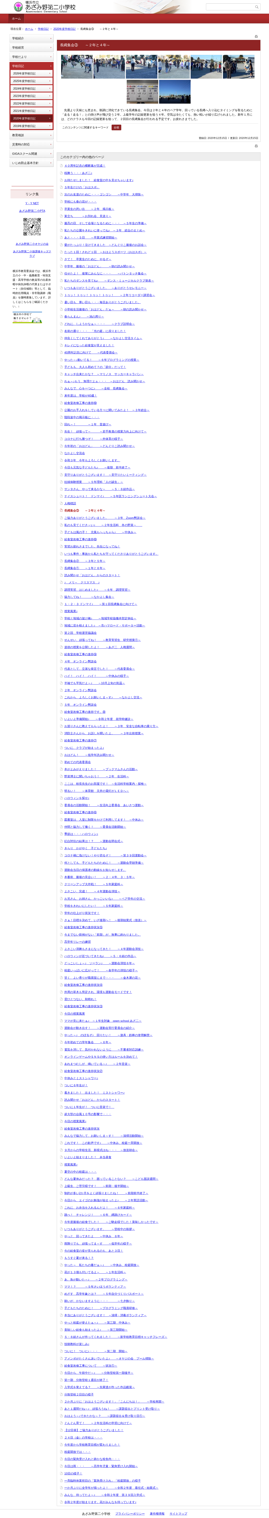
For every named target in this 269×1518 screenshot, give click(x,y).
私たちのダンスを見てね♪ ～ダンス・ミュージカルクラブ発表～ (109, 280)
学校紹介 (18, 38)
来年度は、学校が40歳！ (80, 395)
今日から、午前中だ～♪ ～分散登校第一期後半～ (98, 1372)
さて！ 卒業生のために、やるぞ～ (87, 259)
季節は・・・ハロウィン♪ (81, 834)
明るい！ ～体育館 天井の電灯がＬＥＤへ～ (96, 791)
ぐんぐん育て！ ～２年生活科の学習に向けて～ (98, 1423)
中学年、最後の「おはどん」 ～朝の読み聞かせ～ (99, 266)
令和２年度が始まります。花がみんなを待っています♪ (100, 1502)
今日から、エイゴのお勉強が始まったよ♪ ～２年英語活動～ (106, 1200)
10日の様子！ (73, 1473)
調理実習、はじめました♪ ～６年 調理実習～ (97, 589)
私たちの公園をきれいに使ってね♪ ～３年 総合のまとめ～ (104, 230)
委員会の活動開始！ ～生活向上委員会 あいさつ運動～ (104, 805)
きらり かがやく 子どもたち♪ (85, 848)
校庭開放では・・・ (77, 1451)
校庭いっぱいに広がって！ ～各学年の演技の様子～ (101, 970)
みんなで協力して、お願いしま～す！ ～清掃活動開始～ (104, 1135)
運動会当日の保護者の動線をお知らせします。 (95, 870)
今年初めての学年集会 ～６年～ (87, 1042)
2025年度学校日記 (24, 81)
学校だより (19, 56)
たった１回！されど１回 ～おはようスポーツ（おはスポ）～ (105, 252)
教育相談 (18, 135)
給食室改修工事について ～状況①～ (90, 1365)
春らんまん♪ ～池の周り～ (84, 316)
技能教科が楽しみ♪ (76, 1344)
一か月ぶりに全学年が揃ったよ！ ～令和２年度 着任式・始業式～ (111, 1487)
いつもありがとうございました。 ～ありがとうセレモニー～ (105, 288)
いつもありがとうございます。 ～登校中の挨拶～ (99, 1229)
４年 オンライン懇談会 (80, 661)
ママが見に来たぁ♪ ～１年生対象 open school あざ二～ (103, 1020)
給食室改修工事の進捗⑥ (80, 812)
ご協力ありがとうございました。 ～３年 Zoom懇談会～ (105, 518)
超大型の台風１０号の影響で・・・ (87, 1114)
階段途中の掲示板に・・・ (82, 417)
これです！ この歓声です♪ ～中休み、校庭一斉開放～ (103, 1143)
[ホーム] (107, 7)
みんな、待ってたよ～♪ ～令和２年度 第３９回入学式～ (104, 1495)
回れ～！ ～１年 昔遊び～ (87, 424)
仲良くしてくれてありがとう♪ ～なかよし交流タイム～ (103, 338)
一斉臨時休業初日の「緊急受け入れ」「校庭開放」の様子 (102, 1480)
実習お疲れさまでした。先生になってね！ (92, 546)
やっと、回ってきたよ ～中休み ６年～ (93, 1236)
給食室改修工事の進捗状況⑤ (83, 927)
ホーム (16, 18)
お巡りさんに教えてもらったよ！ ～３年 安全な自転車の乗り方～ (111, 726)
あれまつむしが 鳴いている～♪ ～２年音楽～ (97, 1064)
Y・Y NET (32, 203)
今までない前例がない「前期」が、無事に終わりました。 (102, 934)
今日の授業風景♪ (75, 1121)
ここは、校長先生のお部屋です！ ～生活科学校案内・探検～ (105, 783)
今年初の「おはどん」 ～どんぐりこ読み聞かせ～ (99, 446)
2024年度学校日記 (24, 88)
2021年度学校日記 (24, 110)
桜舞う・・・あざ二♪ (78, 173)
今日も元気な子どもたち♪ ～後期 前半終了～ (97, 467)
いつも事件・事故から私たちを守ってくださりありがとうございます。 (111, 553)
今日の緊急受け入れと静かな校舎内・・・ (92, 1459)
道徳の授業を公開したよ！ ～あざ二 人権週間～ (99, 647)
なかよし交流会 (74, 453)
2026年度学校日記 (24, 73)
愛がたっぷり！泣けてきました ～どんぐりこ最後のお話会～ (105, 245)
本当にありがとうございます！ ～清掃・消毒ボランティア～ (105, 1315)
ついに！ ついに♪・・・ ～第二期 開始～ (96, 1351)
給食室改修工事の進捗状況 (82, 1128)
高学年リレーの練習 (77, 941)
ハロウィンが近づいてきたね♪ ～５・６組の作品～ (100, 956)
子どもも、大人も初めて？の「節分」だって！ (95, 367)
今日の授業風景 (74, 1013)
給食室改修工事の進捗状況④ (83, 985)
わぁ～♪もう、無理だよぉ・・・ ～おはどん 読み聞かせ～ (104, 381)
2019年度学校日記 (24, 126)
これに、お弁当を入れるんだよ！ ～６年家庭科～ (99, 1207)
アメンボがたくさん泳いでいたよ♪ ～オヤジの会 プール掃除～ (109, 1358)
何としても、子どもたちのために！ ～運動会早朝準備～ (104, 862)
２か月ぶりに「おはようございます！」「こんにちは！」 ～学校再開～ (114, 1401)
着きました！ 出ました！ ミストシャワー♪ (94, 1092)
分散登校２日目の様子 (79, 1394)
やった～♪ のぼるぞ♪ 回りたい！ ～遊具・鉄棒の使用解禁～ (108, 1035)
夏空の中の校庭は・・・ (80, 1171)
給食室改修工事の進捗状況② (83, 1071)
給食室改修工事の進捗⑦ (80, 740)
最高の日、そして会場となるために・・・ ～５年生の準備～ (105, 223)
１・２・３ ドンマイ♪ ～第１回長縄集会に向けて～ (100, 604)
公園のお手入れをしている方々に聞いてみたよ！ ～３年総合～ (107, 410)
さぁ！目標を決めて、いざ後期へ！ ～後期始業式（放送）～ (105, 920)
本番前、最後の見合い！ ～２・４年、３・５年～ (99, 877)
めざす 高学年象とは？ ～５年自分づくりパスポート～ (104, 1293)
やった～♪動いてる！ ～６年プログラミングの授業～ (101, 359)
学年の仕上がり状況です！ (82, 913)
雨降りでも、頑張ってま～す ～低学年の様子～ (98, 1243)
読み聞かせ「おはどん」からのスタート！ (92, 575)
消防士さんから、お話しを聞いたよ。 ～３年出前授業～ (104, 733)
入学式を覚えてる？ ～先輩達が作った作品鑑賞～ (99, 1387)
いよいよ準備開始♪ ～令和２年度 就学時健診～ (98, 719)
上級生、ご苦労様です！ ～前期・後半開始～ (96, 1186)
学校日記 (43, 28)
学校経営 (18, 47)
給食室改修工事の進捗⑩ (80, 403)
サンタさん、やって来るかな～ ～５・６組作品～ (99, 489)
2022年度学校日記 (24, 103)
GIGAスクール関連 (24, 153)
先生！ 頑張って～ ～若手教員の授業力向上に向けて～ (105, 431)
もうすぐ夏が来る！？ (79, 1258)
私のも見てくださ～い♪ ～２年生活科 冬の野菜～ (103, 525)
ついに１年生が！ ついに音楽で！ (89, 1107)
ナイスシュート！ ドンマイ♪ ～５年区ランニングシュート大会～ (110, 496)
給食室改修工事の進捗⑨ (80, 654)
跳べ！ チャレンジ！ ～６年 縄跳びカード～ (98, 1214)
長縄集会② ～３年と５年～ (84, 561)
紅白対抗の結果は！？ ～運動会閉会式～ (93, 841)
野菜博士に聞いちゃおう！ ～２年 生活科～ (96, 776)
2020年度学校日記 (64, 28)
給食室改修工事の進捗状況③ (83, 1006)
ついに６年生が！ (76, 1085)
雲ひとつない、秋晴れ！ (80, 999)
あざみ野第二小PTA (32, 210)
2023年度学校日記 (24, 96)
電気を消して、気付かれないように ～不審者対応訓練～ (104, 1049)
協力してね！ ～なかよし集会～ (89, 597)
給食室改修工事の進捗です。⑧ (84, 711)
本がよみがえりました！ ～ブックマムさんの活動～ (101, 769)
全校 (116, 127)
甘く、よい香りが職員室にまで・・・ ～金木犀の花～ (102, 977)
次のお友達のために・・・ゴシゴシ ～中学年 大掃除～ (104, 194)
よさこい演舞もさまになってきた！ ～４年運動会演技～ (104, 949)
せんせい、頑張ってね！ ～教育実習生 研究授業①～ (102, 640)
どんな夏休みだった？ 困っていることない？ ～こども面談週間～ (111, 1178)
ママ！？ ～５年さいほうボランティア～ (95, 1286)
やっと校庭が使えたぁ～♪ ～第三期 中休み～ (97, 1322)
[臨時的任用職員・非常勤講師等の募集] (27, 322)
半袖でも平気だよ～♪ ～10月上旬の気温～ (94, 683)
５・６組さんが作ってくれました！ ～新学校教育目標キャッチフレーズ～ (115, 1337)
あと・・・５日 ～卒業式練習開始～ (90, 237)
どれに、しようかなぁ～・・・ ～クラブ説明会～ (99, 324)
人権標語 (70, 503)
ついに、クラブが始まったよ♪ (84, 747)
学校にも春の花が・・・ (80, 201)
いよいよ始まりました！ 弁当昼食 (87, 1157)
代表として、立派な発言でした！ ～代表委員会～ (99, 668)
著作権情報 (157, 1513)
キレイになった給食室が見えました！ (89, 345)
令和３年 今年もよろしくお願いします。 (92, 460)
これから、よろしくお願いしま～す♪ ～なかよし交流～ (103, 697)
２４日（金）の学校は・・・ (83, 1437)
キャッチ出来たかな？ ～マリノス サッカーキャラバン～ (104, 374)
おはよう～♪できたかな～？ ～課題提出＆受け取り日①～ (104, 1416)
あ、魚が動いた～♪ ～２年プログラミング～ (96, 1279)
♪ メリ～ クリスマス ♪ (82, 582)
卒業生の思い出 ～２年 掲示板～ (89, 209)
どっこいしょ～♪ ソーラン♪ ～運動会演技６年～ (99, 963)
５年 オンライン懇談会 (80, 704)
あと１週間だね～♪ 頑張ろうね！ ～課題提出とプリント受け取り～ (112, 1408)
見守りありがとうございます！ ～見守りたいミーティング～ (105, 474)
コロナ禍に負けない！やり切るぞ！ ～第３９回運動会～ (105, 855)
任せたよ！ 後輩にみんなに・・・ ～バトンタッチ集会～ (105, 273)
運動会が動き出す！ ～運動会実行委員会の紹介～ (99, 1028)
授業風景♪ (71, 611)
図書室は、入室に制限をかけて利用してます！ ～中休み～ (104, 819)
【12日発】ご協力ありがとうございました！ (94, 1430)
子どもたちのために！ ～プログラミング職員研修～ (101, 1308)
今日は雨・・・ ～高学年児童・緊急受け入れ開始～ (101, 1466)
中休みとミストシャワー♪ (81, 1078)
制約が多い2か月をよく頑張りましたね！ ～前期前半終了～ (106, 1193)
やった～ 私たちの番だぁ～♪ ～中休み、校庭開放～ (101, 1265)
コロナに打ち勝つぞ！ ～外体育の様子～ (93, 438)
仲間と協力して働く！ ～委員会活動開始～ (95, 826)
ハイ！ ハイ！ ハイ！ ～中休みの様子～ (96, 676)
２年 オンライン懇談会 (80, 690)
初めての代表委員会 (77, 762)
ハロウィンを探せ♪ (76, 798)
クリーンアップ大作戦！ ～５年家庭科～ (93, 884)
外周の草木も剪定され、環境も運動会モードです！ (98, 992)
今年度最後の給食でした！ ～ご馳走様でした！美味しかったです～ (111, 1222)
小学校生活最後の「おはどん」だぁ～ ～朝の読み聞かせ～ (105, 309)
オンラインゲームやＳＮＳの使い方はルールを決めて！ (101, 1056)
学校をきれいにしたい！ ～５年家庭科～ (93, 905)
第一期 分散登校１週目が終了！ (86, 1380)
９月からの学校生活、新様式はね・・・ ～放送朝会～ (101, 1150)
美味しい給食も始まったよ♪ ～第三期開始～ (96, 1329)
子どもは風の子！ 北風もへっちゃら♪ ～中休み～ (100, 532)
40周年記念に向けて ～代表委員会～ (91, 352)
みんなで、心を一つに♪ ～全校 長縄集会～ (96, 388)
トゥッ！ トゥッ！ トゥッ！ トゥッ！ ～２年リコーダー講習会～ (109, 295)
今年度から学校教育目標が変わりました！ (92, 1444)
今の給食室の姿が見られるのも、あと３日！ (93, 1250)
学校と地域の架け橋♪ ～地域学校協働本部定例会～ (100, 618)
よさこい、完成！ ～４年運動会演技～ (92, 891)
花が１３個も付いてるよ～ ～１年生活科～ (95, 1272)
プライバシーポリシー (130, 1513)
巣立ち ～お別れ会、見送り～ (87, 216)
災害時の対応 (21, 144)
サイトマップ (178, 1513)
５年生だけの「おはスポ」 (82, 187)
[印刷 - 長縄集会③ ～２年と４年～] (256, 35)
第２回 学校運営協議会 (80, 632)
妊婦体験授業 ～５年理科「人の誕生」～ (93, 482)
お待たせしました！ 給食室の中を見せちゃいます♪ (98, 180)
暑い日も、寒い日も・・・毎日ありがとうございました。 (102, 302)
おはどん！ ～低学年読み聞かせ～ (89, 755)
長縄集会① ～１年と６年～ (84, 568)
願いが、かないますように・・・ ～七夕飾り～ (99, 1301)
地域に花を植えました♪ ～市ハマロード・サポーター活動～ (104, 625)
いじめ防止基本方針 (25, 163)
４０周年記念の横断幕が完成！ (84, 165)
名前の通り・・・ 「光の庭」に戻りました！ (95, 331)
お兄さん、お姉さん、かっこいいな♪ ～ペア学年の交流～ (104, 898)
